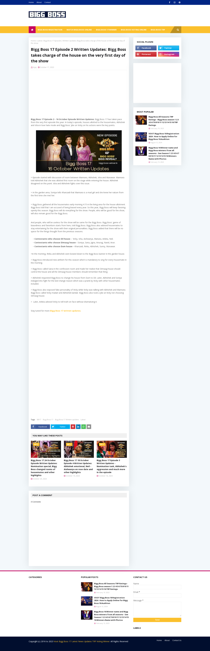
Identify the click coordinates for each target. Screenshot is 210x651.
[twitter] (168, 48)
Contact (47, 2)
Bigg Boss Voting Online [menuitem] (133, 29)
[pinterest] (179, 2)
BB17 (39, 419)
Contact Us (176, 640)
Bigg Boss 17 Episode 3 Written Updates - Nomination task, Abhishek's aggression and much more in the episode (112, 466)
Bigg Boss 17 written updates (65, 310)
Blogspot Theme (51, 647)
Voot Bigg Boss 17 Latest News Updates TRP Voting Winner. (82, 641)
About (39, 2)
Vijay (35, 67)
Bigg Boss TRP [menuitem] (158, 29)
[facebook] (169, 2)
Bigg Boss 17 (48, 419)
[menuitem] (32, 29)
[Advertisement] (79, 93)
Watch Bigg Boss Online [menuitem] (79, 29)
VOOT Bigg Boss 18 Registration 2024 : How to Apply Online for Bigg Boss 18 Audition (164, 136)
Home (31, 2)
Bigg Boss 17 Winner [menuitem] (106, 29)
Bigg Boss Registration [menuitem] (50, 29)
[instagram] (174, 2)
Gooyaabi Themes (78, 647)
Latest (39, 41)
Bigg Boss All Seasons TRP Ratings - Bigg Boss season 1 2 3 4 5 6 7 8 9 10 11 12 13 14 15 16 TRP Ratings (164, 120)
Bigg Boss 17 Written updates (67, 419)
